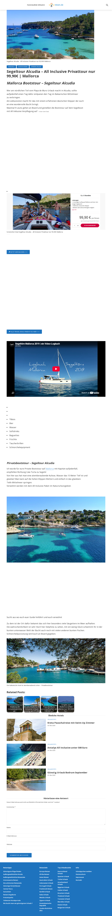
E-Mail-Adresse (12, 836)
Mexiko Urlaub (44, 897)
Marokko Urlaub (64, 902)
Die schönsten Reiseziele (12, 883)
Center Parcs (8, 889)
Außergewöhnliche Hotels (13, 874)
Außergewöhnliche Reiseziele (14, 877)
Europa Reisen (22, 66)
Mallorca (49, 468)
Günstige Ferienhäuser (11, 886)
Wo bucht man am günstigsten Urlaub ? (18, 903)
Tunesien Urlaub (64, 899)
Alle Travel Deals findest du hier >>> (25, 332)
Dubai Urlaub (62, 905)
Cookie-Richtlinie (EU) (45, 909)
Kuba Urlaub (44, 895)
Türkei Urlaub (63, 879)
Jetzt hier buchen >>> (19, 252)
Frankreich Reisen (45, 889)
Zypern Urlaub (44, 900)
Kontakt (79, 880)
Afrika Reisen (44, 874)
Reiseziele (11, 66)
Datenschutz (81, 874)
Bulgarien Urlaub (64, 908)
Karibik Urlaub (44, 892)
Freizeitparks (8, 897)
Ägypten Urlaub (63, 887)
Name (9, 827)
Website (9, 844)
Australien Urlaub (46, 880)
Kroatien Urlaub (63, 893)
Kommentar (11, 807)
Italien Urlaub (63, 890)
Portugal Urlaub (45, 886)
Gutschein (7, 892)
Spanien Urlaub (36, 66)
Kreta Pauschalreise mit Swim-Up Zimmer (71, 722)
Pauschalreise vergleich (36, 5)
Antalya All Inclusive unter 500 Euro (67, 747)
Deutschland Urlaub (62, 872)
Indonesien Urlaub (46, 883)
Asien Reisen (44, 877)
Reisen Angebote (9, 895)
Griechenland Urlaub (63, 883)
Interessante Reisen (10, 880)
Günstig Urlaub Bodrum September (67, 772)
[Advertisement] (56, 155)
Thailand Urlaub (64, 896)
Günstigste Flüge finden (12, 871)
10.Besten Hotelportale (12, 900)
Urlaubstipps (51, 719)
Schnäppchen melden (84, 871)
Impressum (80, 877)
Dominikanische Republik (45, 904)
